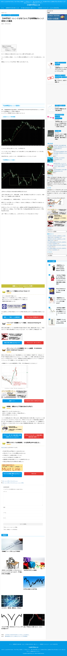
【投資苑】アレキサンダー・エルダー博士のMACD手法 (61, 321)
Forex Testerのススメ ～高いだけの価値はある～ (61, 290)
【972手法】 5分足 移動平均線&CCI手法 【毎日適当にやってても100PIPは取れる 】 (60, 147)
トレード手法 (7, 481)
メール (4, 512)
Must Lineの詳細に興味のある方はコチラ (12, 474)
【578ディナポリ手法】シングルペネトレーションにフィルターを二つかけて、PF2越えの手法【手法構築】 (11, 572)
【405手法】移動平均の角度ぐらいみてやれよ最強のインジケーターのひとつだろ (61, 311)
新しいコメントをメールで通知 (10, 527)
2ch (3, 481)
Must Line (3, 447)
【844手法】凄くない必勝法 (30, 570)
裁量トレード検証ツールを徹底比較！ (12, 317)
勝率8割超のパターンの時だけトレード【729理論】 (16, 636)
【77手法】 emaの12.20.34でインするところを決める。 (17, 634)
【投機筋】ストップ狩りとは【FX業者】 (11, 551)
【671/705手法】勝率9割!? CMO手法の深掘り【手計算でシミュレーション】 (60, 153)
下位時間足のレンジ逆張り (8, 47)
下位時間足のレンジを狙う (10, 50)
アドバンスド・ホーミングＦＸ (34, 342)
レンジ (19, 482)
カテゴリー (50, 229)
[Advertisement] (23, 34)
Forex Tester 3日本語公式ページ (34, 317)
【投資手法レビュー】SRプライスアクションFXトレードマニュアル (61, 69)
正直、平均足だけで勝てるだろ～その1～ (33, 626)
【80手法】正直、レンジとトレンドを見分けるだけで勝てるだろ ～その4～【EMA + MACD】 (60, 165)
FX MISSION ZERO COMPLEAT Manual (34, 400)
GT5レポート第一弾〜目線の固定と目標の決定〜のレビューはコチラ (12, 436)
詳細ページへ (12, 400)
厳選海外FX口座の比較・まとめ (12, 7)
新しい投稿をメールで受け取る (10, 529)
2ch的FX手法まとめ (33, 5)
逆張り (22, 482)
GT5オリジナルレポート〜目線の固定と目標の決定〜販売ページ (34, 436)
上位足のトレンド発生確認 (10, 49)
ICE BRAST (57, 237)
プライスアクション (14, 481)
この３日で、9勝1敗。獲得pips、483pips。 (11, 608)
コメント (5, 491)
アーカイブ (50, 253)
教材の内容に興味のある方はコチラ (12, 342)
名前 (4, 507)
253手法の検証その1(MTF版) (30, 589)
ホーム (2, 7)
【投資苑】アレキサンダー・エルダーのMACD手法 (48, 7)
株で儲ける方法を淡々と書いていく (28, 7)
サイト (4, 517)
